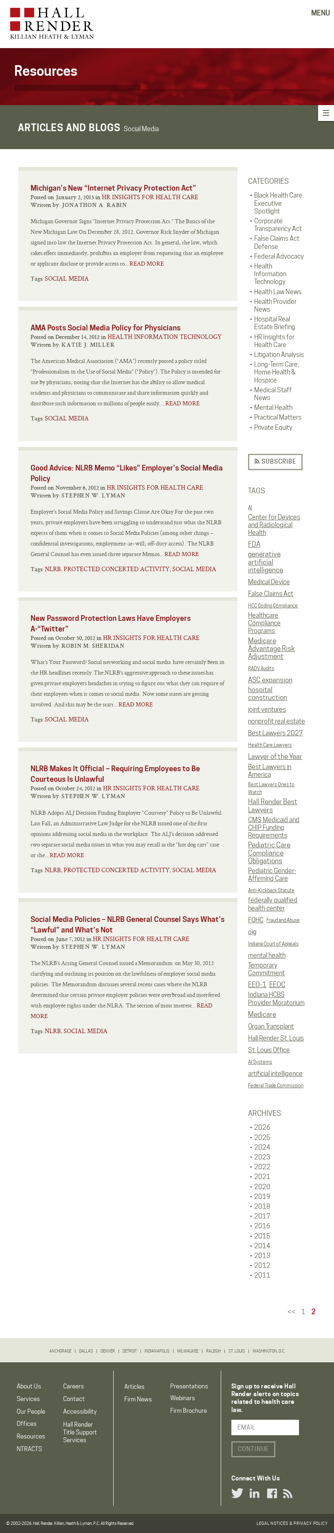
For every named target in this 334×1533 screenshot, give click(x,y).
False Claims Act (270, 594)
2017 (262, 1216)
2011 (262, 1275)
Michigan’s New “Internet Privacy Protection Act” (113, 188)
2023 (262, 1157)
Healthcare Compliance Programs (264, 623)
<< (292, 1312)
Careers (73, 1386)
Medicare (262, 1014)
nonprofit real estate (276, 721)
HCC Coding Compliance (273, 606)
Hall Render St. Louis (276, 1038)
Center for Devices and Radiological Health (274, 525)
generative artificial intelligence (265, 562)
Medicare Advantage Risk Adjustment (271, 648)
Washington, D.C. (269, 1350)
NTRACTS (29, 1449)
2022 (262, 1167)
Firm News (138, 1399)
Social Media (67, 278)
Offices (27, 1423)
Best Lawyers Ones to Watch (271, 788)
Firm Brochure (188, 1410)
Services (28, 1399)
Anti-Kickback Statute (271, 890)
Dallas (86, 1350)
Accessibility (80, 1411)
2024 (262, 1147)
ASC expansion (270, 680)
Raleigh (213, 1350)
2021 (262, 1177)
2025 (262, 1138)
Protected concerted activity (116, 569)
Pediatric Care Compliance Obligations (269, 852)
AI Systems (260, 1062)
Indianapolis (157, 1350)
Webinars (182, 1398)
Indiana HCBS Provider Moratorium (276, 998)
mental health (267, 955)
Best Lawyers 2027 (275, 733)
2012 (262, 1265)
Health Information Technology (165, 336)
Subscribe (278, 461)
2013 (262, 1256)
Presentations (189, 1386)
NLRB (53, 569)
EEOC (277, 985)
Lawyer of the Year (275, 756)
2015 (262, 1236)
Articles (134, 1386)
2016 (262, 1226)
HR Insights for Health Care (150, 197)
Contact (74, 1399)
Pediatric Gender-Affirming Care (272, 874)
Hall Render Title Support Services (80, 1432)
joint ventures (267, 709)
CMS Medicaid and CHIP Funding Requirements (273, 827)
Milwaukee (187, 1350)
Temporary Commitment (266, 969)
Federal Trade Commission (275, 1085)
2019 (262, 1197)
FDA (254, 544)
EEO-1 (257, 985)
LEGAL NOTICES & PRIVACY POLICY (292, 1523)
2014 (262, 1246)
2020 (262, 1187)
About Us (29, 1386)
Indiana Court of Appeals (273, 944)
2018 (262, 1206)
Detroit (130, 1350)
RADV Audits (261, 668)
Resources (31, 1436)
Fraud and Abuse (283, 920)
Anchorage (60, 1350)
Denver (108, 1350)
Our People (31, 1411)
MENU (320, 13)
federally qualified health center (272, 904)
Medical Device (269, 582)
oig (252, 932)
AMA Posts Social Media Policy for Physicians (105, 327)
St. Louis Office (269, 1050)
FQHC (256, 920)
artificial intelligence (275, 1074)
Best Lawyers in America (269, 771)
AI (250, 507)
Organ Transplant (271, 1026)
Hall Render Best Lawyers (272, 806)
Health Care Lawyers (270, 745)
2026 (262, 1127)
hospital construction (267, 694)
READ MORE (147, 264)
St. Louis (237, 1350)
